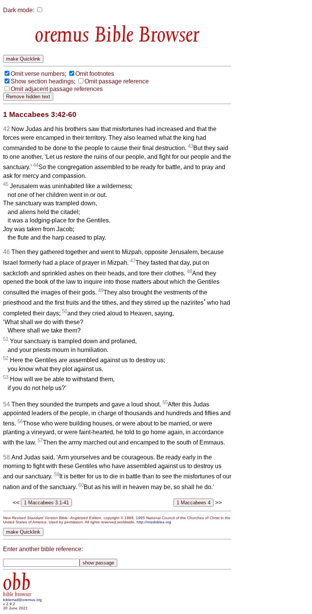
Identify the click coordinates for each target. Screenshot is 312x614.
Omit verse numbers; (38, 73)
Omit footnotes (94, 73)
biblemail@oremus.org (22, 600)
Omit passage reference (116, 81)
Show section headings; (43, 81)
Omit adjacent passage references (57, 89)
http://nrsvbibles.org (154, 522)
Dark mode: (18, 10)
